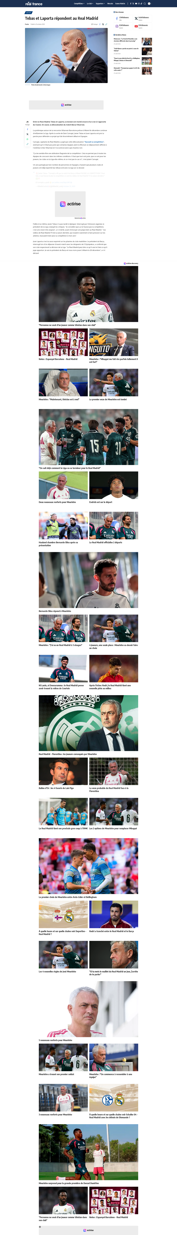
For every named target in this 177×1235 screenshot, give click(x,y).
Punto (27, 24)
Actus (28, 12)
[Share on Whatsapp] (27, 139)
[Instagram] (139, 3)
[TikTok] (141, 3)
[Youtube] (142, 26)
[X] (133, 3)
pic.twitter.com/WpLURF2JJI (62, 182)
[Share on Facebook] (99, 24)
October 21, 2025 (69, 186)
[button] (127, 3)
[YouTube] (136, 3)
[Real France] (38, 3)
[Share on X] (103, 24)
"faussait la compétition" (94, 142)
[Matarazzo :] (147, 41)
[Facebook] (131, 3)
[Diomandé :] (147, 71)
